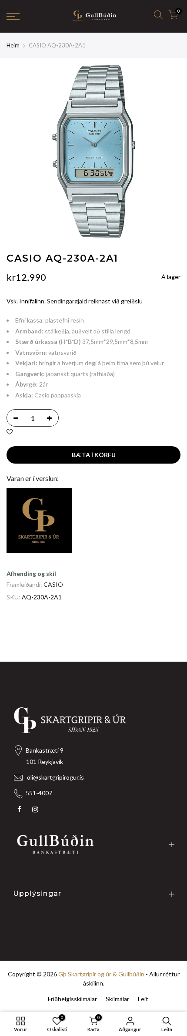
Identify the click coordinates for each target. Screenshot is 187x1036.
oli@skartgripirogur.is (55, 777)
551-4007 (39, 793)
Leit (143, 998)
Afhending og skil (31, 573)
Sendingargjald (67, 301)
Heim (13, 45)
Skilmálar (117, 998)
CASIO (53, 584)
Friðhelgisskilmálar (72, 998)
